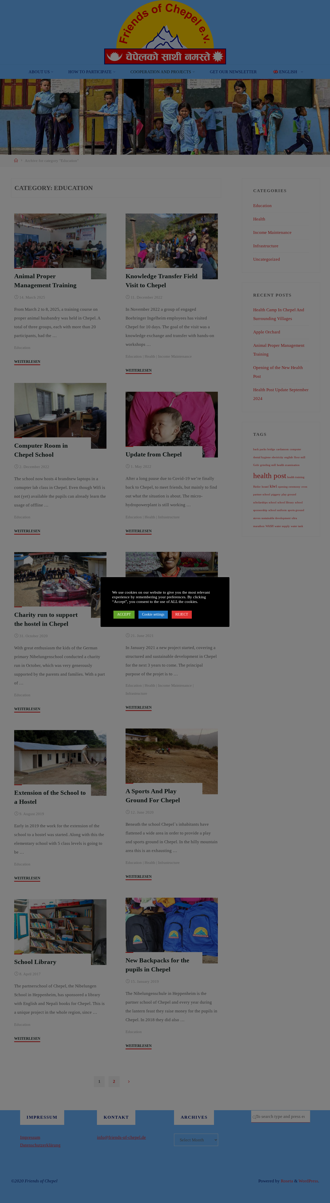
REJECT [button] (181, 614)
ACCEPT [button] (124, 614)
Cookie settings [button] (153, 614)
